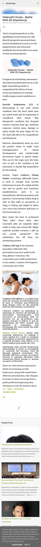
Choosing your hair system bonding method (17, 444)
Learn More (17, 545)
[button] (4, 27)
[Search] (38, 3)
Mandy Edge (10, 3)
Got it (27, 545)
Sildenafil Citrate (9, 392)
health (9, 389)
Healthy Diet (19, 389)
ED (4, 389)
